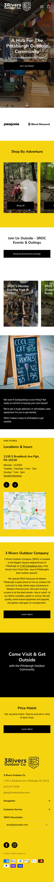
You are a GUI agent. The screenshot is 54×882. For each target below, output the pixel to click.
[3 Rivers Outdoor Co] (17, 6)
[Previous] (6, 485)
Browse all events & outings (27, 254)
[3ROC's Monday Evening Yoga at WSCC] (21, 304)
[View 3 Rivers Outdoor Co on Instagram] (14, 845)
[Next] (15, 485)
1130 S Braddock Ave (30, 566)
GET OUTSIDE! (27, 66)
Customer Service (13, 809)
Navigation (9, 800)
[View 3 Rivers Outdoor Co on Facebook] (6, 845)
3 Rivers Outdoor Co (17, 854)
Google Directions (13, 475)
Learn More (27, 614)
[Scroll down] (27, 104)
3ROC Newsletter (13, 817)
